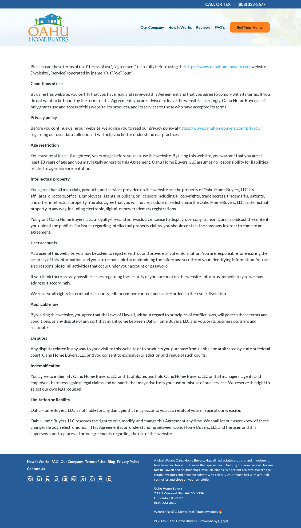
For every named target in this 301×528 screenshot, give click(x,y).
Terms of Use (95, 461)
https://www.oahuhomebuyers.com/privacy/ (220, 128)
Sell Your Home (250, 27)
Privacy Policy (128, 461)
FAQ (55, 461)
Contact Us (36, 468)
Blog (111, 461)
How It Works (180, 27)
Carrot (223, 521)
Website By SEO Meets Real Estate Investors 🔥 (188, 512)
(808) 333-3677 (165, 503)
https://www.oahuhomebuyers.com (218, 66)
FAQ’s (220, 27)
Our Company (152, 27)
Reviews (203, 27)
